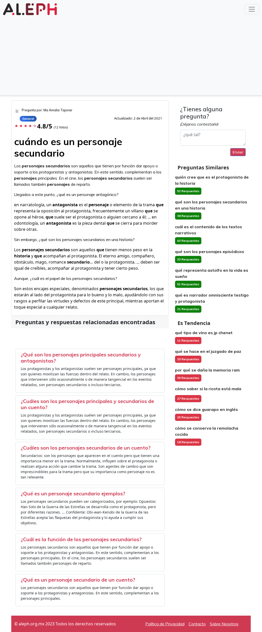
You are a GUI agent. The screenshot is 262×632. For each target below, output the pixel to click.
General (28, 119)
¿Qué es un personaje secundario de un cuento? (78, 579)
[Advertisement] (131, 55)
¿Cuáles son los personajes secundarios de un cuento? (86, 447)
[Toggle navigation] (252, 9)
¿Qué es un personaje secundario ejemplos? (73, 493)
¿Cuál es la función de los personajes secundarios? (81, 539)
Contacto (197, 623)
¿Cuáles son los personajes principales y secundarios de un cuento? (87, 404)
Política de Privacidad (164, 623)
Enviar (238, 152)
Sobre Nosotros (224, 623)
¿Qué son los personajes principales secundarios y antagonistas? (81, 357)
